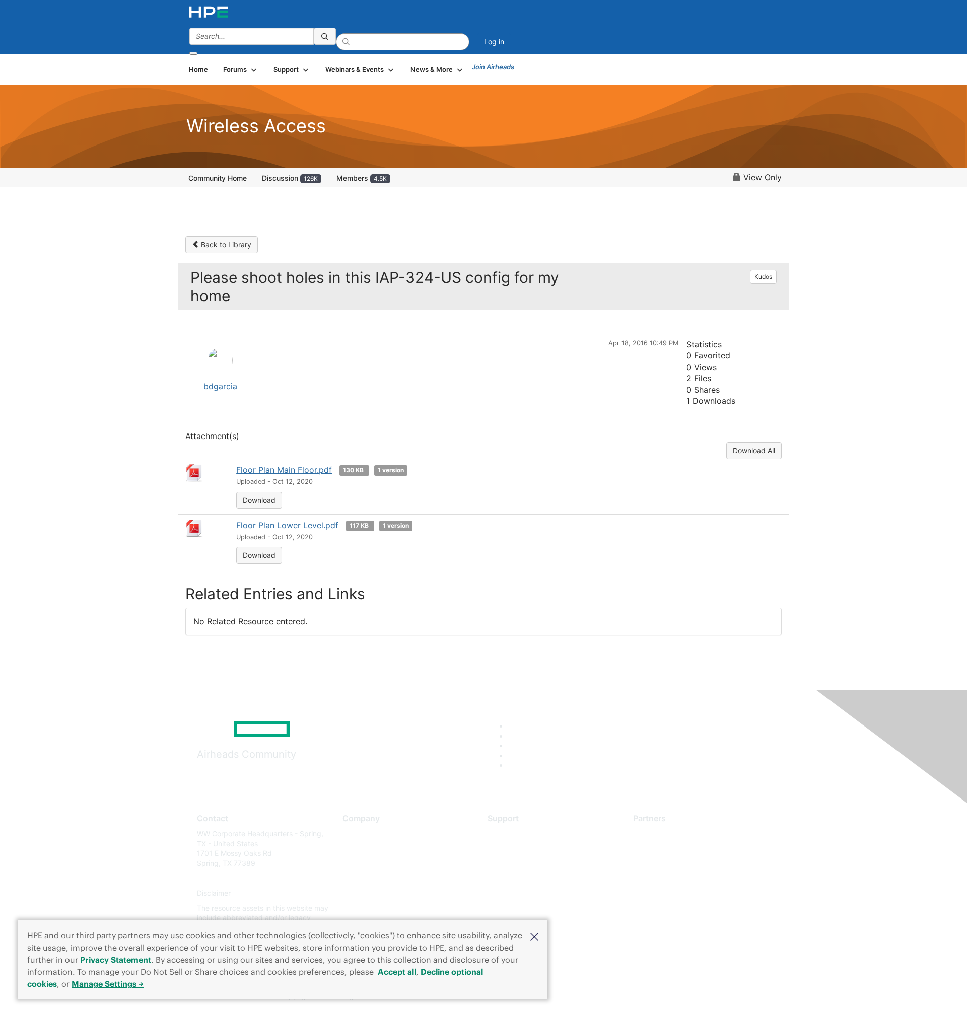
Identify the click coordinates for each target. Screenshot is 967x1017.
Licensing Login (513, 893)
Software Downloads (522, 878)
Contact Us (360, 863)
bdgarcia (220, 386)
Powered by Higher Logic (628, 996)
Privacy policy (365, 893)
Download (259, 500)
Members (361, 178)
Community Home (217, 178)
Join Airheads (493, 67)
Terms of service (369, 908)
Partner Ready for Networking (682, 863)
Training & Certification (525, 863)
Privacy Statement (115, 960)
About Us (357, 833)
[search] (325, 36)
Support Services (516, 833)
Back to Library (225, 244)
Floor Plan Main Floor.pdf (284, 470)
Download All (754, 450)
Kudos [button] (763, 276)
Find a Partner (656, 833)
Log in (494, 41)
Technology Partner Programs (682, 878)
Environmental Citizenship (384, 878)
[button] (534, 935)
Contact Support (515, 848)
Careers (355, 848)
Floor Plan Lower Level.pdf (287, 525)
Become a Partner (662, 848)
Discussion (290, 178)
